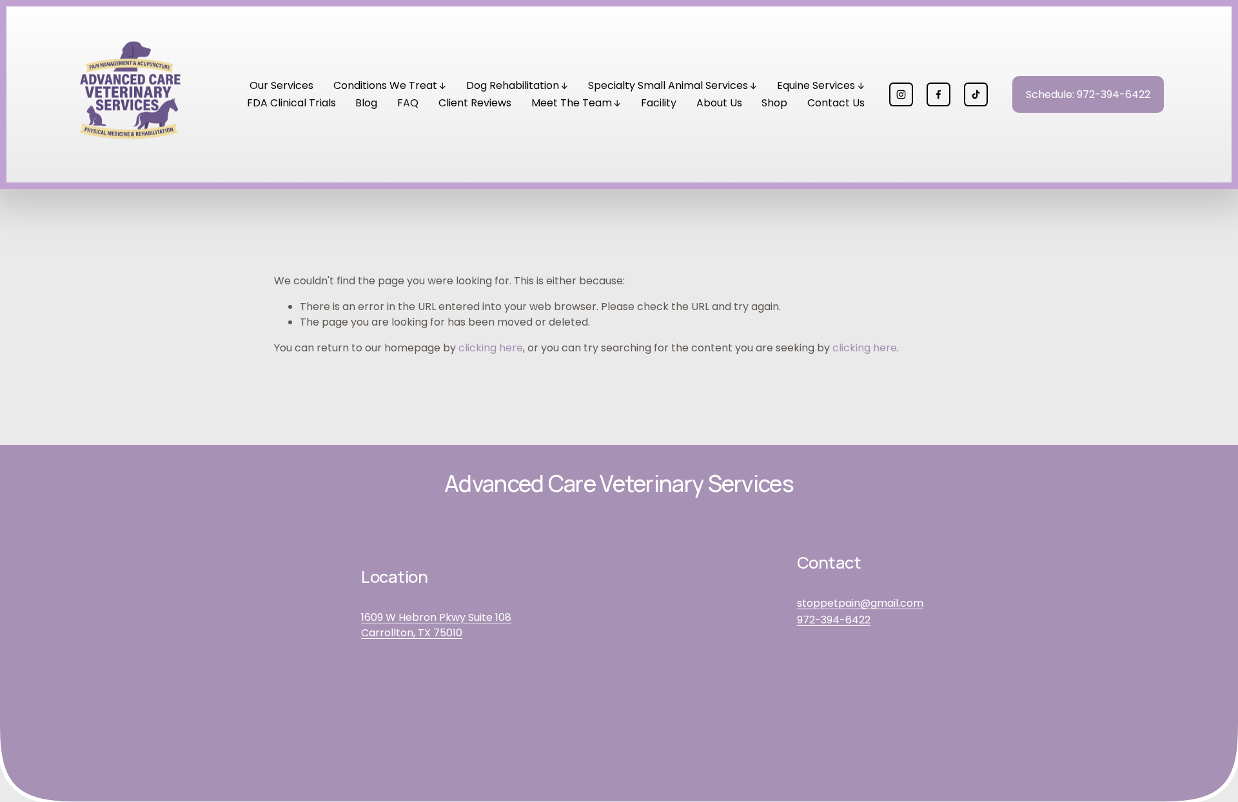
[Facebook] (938, 94)
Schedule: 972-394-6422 (1088, 94)
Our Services (281, 85)
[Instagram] (901, 94)
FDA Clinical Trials (291, 102)
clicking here (490, 347)
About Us (719, 102)
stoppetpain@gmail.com (860, 603)
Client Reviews (474, 102)
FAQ (407, 102)
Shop (774, 102)
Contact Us (836, 102)
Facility (658, 102)
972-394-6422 (833, 619)
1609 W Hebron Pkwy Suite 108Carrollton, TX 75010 (436, 625)
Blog (366, 102)
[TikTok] (976, 94)
